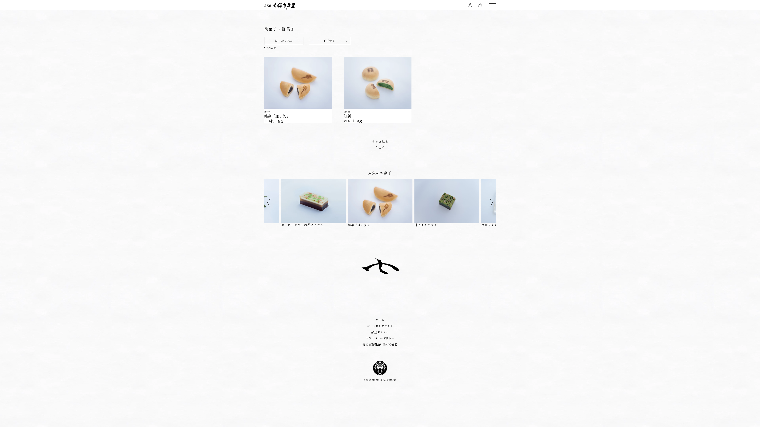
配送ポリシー (380, 332)
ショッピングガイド (380, 325)
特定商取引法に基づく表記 (380, 344)
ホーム (380, 319)
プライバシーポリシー (380, 338)
